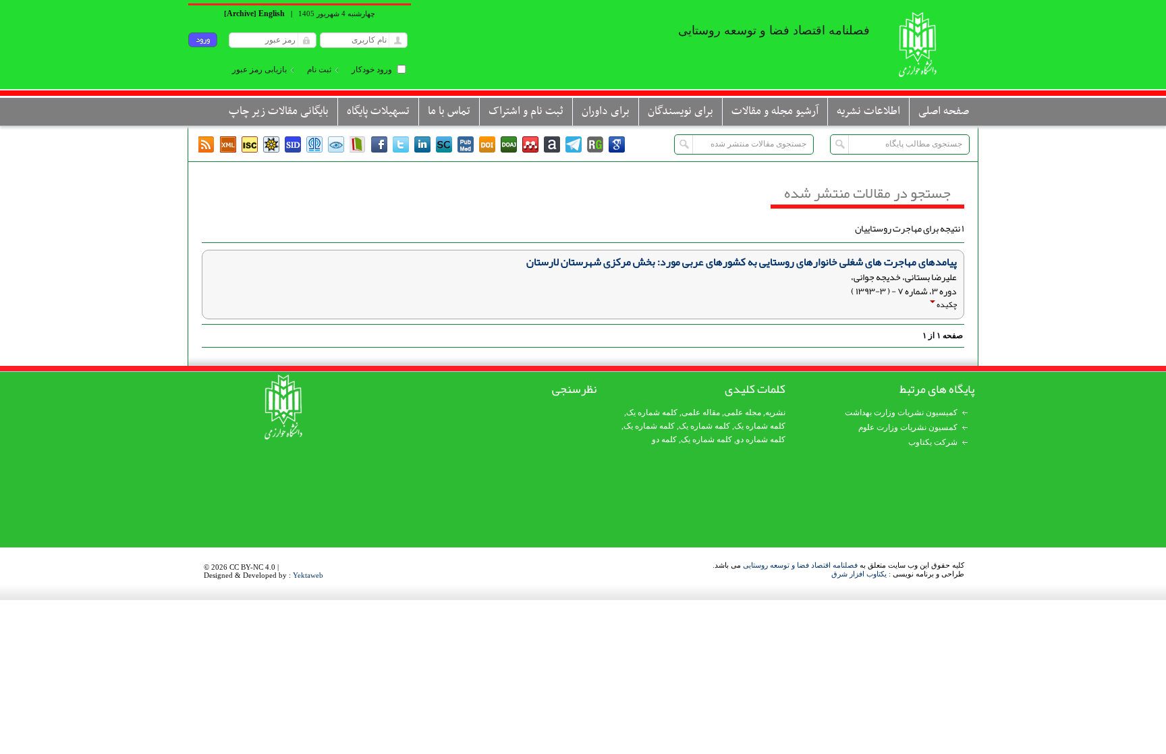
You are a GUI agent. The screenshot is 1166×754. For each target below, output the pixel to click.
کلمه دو (664, 439)
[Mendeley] (530, 144)
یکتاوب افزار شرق (859, 574)
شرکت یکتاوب (932, 442)
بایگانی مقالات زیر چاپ (279, 111)
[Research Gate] (595, 144)
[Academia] (552, 144)
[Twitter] (401, 144)
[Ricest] (271, 144)
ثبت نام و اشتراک (526, 111)
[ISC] (250, 144)
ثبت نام (319, 69)
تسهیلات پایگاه (378, 111)
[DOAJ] (509, 144)
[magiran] (358, 144)
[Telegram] (573, 144)
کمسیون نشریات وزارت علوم (907, 427)
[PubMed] (465, 144)
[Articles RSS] (206, 144)
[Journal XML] (228, 144)
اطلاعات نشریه (868, 111)
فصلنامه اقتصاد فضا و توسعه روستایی (800, 565)
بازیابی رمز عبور (259, 69)
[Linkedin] (422, 144)
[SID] (293, 144)
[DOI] (487, 144)
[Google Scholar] (617, 144)
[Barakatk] (314, 144)
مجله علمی (742, 412)
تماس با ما (449, 111)
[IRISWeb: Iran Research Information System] (336, 144)
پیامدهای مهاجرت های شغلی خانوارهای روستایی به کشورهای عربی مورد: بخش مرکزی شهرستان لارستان (741, 262)
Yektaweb (308, 575)
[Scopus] (444, 144)
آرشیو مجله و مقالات (774, 111)
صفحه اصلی (943, 111)
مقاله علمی (701, 412)
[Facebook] (379, 144)
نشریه (775, 412)
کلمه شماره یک (651, 412)
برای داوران (606, 111)
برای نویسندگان (680, 111)
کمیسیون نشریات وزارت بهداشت (901, 412)
